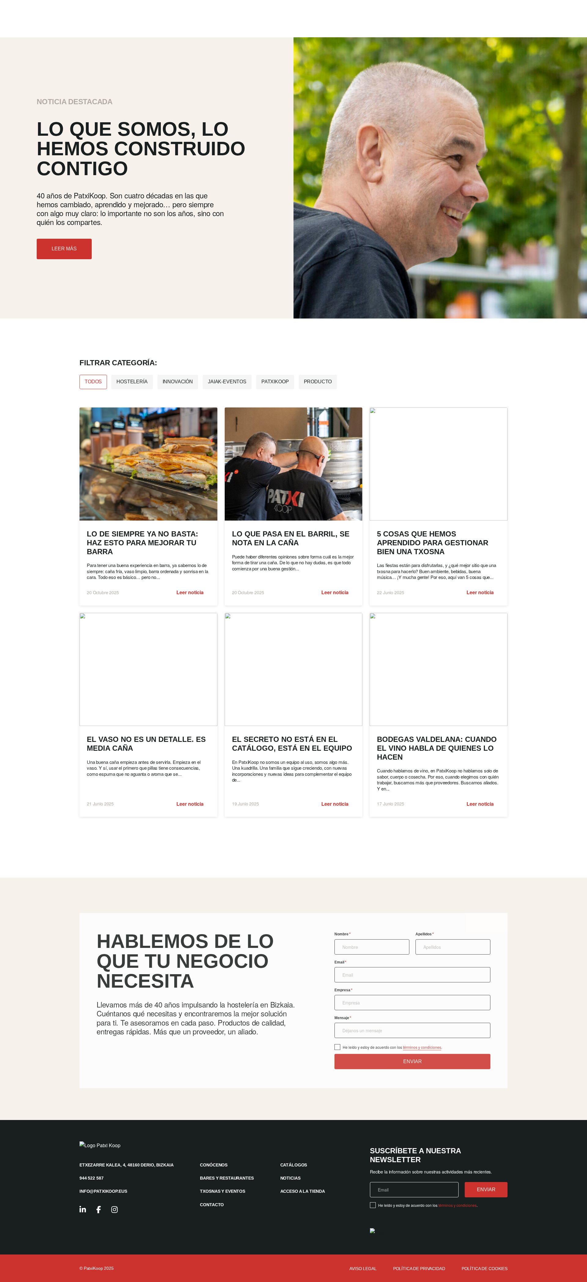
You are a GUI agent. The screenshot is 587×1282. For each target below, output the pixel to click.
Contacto (212, 1204)
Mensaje (342, 1018)
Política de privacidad (419, 1268)
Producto (318, 381)
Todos (93, 381)
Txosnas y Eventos (222, 1191)
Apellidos (424, 934)
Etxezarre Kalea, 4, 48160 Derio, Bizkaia (126, 1164)
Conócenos (213, 1164)
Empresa (343, 990)
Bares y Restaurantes (226, 1178)
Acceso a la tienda (302, 1191)
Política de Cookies (485, 1268)
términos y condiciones (422, 1047)
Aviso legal (362, 1268)
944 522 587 (91, 1178)
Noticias (290, 1178)
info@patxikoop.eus (103, 1191)
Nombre (342, 934)
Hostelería (131, 381)
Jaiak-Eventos (227, 381)
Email (340, 962)
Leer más (64, 248)
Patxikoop (275, 381)
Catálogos (293, 1164)
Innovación (178, 381)
